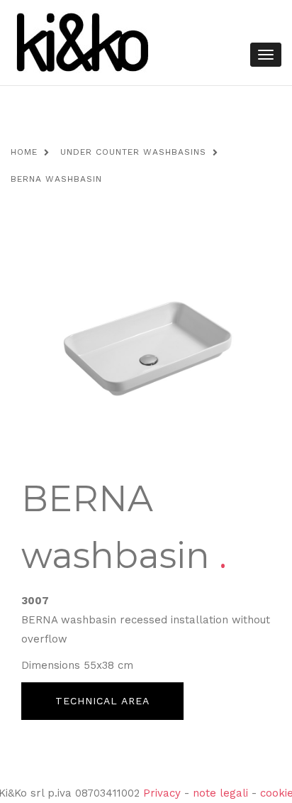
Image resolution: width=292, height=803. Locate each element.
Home (24, 152)
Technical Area (102, 700)
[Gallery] (146, 345)
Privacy (162, 793)
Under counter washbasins (133, 152)
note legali (220, 793)
